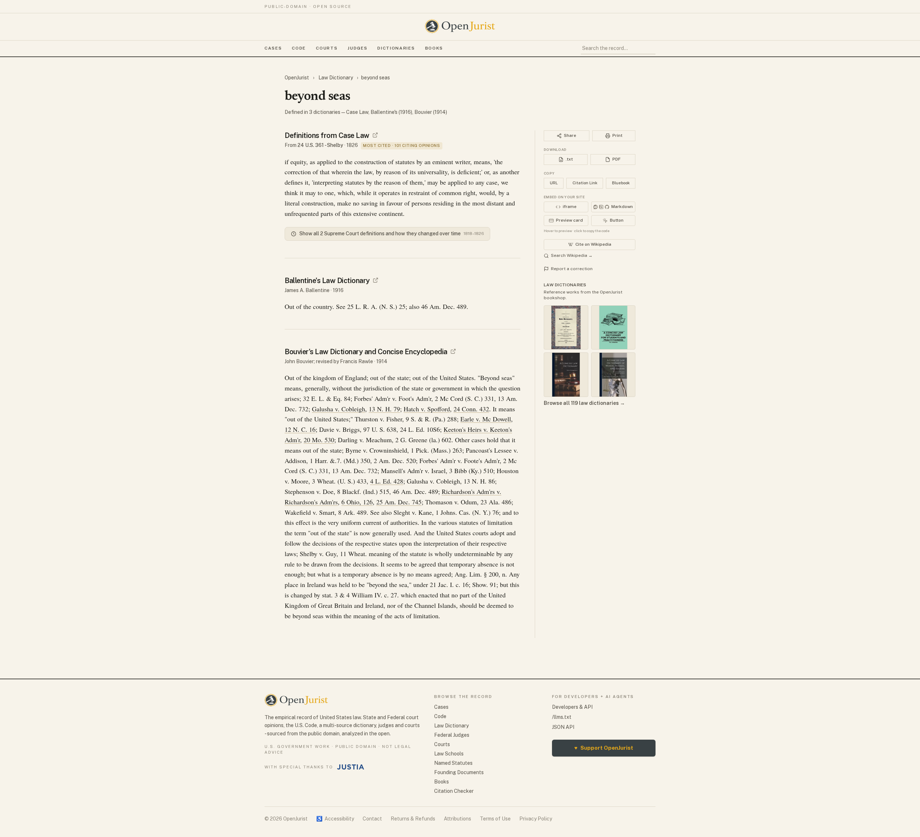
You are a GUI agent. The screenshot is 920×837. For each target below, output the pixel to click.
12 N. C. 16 (300, 429)
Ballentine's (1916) (391, 112)
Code (299, 48)
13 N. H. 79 (384, 408)
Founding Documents (459, 772)
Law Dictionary (335, 77)
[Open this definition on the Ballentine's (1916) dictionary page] (375, 280)
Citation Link (584, 183)
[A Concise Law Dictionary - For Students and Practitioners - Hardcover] (613, 327)
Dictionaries (396, 48)
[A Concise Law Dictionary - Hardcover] (566, 374)
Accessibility (335, 819)
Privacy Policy (535, 819)
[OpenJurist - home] (460, 26)
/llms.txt (561, 717)
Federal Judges (451, 735)
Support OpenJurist (603, 748)
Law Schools (449, 754)
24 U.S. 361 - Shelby (320, 145)
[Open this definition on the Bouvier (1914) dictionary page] (453, 351)
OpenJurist (297, 77)
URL (554, 183)
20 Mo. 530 (319, 439)
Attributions (457, 819)
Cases (273, 48)
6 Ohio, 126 (357, 502)
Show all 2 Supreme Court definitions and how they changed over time (391, 233)
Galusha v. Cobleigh (338, 408)
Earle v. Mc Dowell (485, 419)
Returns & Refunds (413, 819)
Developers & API (572, 707)
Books (434, 48)
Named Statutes (453, 763)
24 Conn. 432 (471, 408)
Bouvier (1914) (430, 112)
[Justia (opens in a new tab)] (351, 767)
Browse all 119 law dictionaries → (584, 403)
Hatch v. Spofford (427, 408)
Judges (357, 48)
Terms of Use (495, 819)
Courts (326, 48)
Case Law (357, 112)
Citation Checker (454, 791)
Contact (372, 819)
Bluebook (621, 183)
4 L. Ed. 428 (386, 481)
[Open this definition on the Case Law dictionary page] (375, 135)
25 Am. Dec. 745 (399, 502)
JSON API (563, 727)
